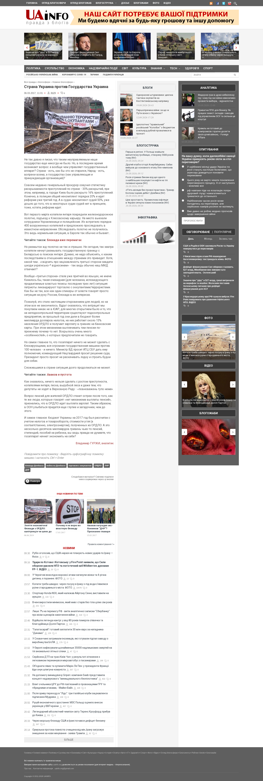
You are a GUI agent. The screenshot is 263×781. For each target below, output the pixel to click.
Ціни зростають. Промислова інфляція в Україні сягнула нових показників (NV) (147, 201)
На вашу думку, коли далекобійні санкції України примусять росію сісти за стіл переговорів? (208, 159)
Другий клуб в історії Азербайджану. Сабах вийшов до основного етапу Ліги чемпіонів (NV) (149, 167)
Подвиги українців (113, 75)
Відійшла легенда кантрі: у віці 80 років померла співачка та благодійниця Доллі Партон (209, 401)
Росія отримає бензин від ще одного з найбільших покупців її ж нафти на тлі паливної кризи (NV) (147, 180)
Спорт (208, 68)
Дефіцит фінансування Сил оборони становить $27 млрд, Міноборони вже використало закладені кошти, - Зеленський (208, 270)
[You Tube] (229, 4)
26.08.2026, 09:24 (134, 161)
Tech (172, 69)
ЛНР (107, 465)
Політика (33, 68)
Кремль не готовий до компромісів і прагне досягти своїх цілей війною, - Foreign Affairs (214, 133)
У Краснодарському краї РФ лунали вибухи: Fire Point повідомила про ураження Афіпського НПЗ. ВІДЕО (208, 299)
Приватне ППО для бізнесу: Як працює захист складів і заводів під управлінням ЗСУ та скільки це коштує (216, 115)
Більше (69, 739)
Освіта (116, 753)
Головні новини (40, 753)
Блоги (147, 87)
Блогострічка (103, 3)
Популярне (223, 232)
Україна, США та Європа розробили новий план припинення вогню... (127, 55)
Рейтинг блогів (198, 753)
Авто (123, 753)
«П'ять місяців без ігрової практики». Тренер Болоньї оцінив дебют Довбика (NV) (150, 191)
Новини (69, 548)
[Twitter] (223, 4)
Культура (139, 68)
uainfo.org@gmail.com (64, 768)
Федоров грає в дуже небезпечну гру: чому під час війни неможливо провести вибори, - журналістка (216, 98)
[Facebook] (217, 4)
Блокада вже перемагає (64, 240)
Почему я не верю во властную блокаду (68, 527)
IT (128, 753)
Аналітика (208, 87)
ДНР (27, 470)
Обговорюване (198, 232)
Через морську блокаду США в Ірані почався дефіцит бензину (68, 720)
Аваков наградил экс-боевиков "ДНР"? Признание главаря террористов (100, 530)
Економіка (77, 68)
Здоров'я (192, 68)
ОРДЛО (98, 465)
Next (237, 47)
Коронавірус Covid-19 (74, 75)
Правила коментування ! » (101, 544)
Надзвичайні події (103, 68)
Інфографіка (147, 217)
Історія (108, 753)
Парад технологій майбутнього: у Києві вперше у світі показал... (175, 55)
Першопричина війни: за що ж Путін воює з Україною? (152, 112)
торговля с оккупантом (80, 465)
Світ (125, 68)
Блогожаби (141, 3)
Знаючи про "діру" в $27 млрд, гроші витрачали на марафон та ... (42, 55)
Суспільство (54, 68)
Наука (100, 753)
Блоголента (184, 753)
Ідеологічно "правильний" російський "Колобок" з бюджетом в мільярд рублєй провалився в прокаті (155, 129)
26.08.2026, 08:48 (134, 196)
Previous (26, 47)
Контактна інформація (43, 768)
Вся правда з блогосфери (37, 82)
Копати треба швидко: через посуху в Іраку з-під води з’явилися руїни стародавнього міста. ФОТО (209, 355)
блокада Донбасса (34, 465)
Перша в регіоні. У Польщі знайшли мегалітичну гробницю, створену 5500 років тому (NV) (150, 154)
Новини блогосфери (62, 82)
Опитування (208, 149)
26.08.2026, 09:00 (134, 186)
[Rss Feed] (211, 4)
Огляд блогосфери (54, 3)
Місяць (208, 238)
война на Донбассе (56, 465)
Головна (31, 3)
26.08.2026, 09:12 (134, 173)
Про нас (27, 768)
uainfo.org (57, 764)
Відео (167, 3)
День (191, 238)
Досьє (125, 3)
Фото (156, 3)
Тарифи (94, 75)
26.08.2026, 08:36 (134, 206)
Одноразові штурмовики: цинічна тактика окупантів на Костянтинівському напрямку (154, 98)
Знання (155, 69)
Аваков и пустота (59, 374)
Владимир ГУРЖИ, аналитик (95, 443)
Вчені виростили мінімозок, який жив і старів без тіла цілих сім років (72, 602)
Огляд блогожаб (80, 3)
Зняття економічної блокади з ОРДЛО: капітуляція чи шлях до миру (38, 530)
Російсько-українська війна (42, 75)
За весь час (225, 238)
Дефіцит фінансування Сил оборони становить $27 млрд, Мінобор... (86, 55)
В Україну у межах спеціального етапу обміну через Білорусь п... (219, 55)
